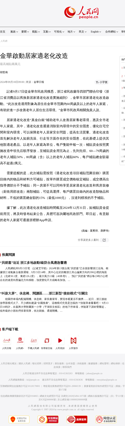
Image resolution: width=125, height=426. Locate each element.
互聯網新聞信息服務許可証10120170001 (20, 386)
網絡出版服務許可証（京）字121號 (105, 396)
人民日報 (6, 348)
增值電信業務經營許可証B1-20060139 (62, 386)
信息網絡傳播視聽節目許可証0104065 (19, 396)
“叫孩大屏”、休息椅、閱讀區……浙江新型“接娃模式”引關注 (44, 293)
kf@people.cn (33, 380)
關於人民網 (24, 363)
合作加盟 (70, 363)
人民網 (3, 41)
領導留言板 (46, 348)
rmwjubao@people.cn (107, 380)
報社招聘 (36, 363)
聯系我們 (67, 367)
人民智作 (73, 348)
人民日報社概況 (9, 363)
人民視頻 (60, 348)
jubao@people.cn (94, 373)
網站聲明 (104, 363)
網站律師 (115, 363)
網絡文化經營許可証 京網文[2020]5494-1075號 (63, 396)
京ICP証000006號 (47, 399)
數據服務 (92, 363)
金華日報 (39, 82)
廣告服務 (59, 363)
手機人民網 (33, 348)
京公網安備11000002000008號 (72, 399)
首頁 (2, 31)
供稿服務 (81, 363)
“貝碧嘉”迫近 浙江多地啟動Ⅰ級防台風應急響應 (33, 262)
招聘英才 (48, 363)
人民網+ (20, 348)
